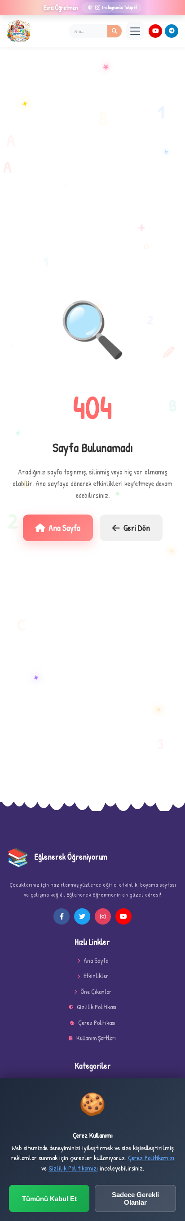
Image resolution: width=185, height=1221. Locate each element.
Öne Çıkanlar (95, 991)
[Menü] (135, 31)
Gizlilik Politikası (96, 1006)
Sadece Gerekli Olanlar (135, 1198)
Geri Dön (136, 527)
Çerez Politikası (96, 1022)
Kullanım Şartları (96, 1038)
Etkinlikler (96, 975)
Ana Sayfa (64, 527)
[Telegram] (171, 31)
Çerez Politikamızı (151, 1157)
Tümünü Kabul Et (49, 1199)
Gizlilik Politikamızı (73, 1168)
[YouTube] (155, 31)
